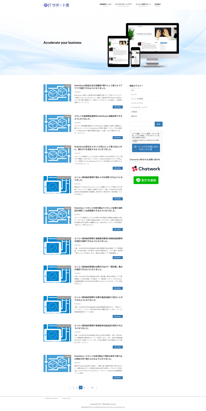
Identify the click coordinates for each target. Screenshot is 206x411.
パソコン (134, 94)
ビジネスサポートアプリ (139, 107)
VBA (132, 90)
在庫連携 (134, 112)
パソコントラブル (137, 103)
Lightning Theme (102, 407)
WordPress (91, 407)
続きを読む (117, 107)
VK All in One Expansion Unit (117, 407)
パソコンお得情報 (137, 99)
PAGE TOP (199, 397)
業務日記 (134, 116)
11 (92, 387)
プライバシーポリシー (51, 398)
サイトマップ (66, 398)
